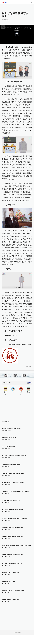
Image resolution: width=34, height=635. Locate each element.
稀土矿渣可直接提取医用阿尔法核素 (12, 509)
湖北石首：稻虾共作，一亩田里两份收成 (14, 455)
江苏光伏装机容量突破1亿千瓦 (11, 500)
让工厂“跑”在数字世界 (8, 446)
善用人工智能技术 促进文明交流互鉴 (13, 482)
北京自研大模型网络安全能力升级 (12, 563)
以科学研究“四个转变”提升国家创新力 (13, 527)
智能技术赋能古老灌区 (8, 581)
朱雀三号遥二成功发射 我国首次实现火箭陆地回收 (16, 545)
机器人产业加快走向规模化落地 (11, 428)
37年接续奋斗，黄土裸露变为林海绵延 (13, 590)
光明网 (6, 19)
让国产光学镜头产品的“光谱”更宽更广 (13, 473)
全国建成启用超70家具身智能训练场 (12, 536)
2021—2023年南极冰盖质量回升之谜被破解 (14, 518)
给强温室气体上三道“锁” (9, 437)
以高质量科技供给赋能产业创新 (11, 464)
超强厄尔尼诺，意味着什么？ (10, 572)
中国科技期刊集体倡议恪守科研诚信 (12, 554)
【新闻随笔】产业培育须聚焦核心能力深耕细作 (16, 491)
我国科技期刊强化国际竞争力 (10, 599)
